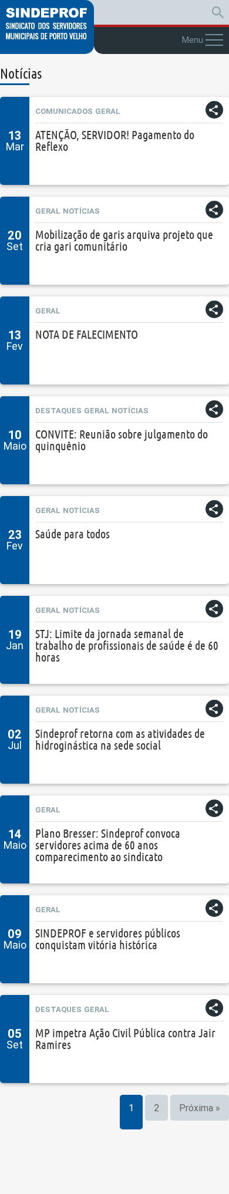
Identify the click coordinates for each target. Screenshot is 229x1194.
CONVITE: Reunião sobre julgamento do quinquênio (121, 440)
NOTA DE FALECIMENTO (86, 334)
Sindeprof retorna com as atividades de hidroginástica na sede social (120, 739)
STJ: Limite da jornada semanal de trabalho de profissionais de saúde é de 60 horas (126, 645)
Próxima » (199, 1108)
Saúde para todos (72, 534)
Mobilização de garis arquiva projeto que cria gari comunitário (124, 240)
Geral (107, 111)
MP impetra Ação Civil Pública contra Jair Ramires (125, 1038)
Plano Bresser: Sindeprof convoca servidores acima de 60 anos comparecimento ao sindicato (107, 845)
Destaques (58, 411)
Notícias (81, 211)
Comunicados (64, 111)
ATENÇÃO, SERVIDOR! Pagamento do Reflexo (114, 140)
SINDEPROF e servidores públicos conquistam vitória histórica (107, 939)
